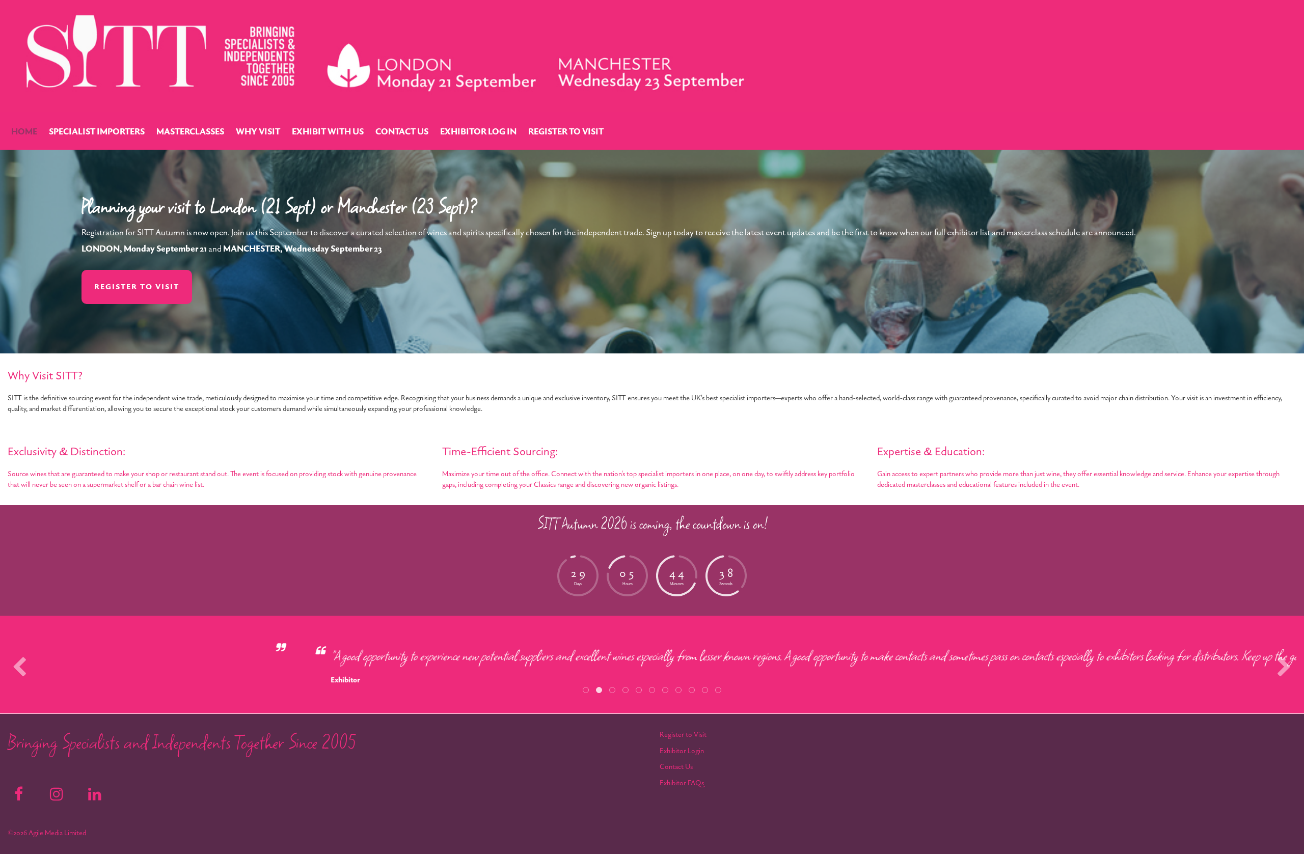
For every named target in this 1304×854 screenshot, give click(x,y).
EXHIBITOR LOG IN (478, 131)
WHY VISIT (258, 131)
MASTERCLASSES (190, 131)
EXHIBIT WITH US (328, 131)
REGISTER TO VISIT (566, 131)
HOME (24, 131)
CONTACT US (401, 131)
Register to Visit (683, 734)
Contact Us (676, 767)
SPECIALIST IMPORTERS (97, 131)
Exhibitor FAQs (682, 783)
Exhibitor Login (682, 751)
